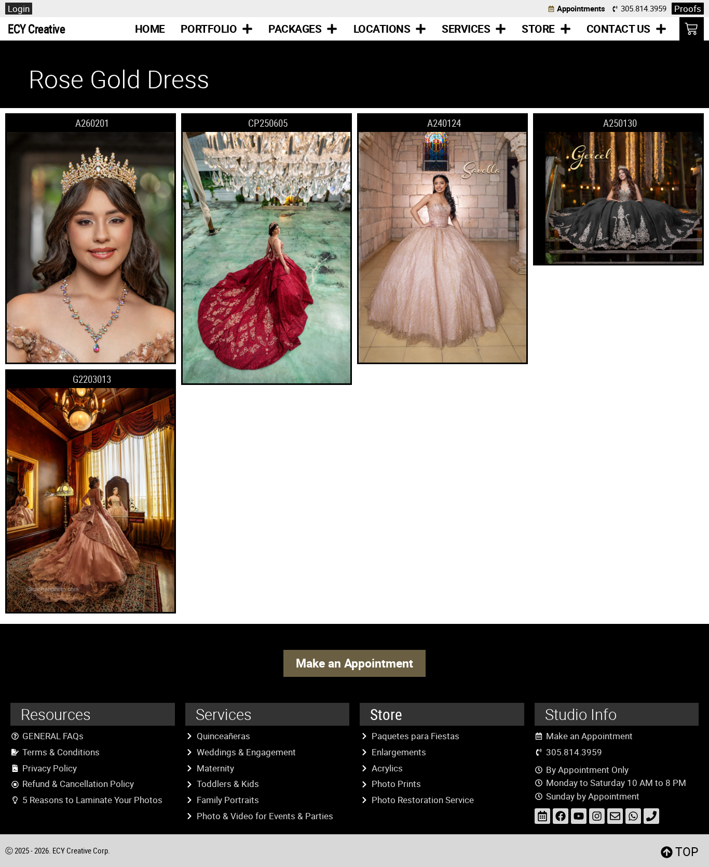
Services (466, 28)
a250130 (620, 123)
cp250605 (268, 123)
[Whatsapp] (633, 816)
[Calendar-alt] (542, 816)
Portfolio (209, 28)
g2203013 (92, 379)
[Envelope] (615, 816)
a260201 (92, 123)
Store (538, 28)
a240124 (444, 123)
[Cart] (691, 29)
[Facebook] (560, 816)
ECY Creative (36, 29)
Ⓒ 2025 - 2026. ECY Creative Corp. (57, 850)
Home (150, 28)
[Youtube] (579, 816)
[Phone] (651, 816)
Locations (382, 28)
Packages (294, 28)
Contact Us (618, 28)
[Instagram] (597, 816)
